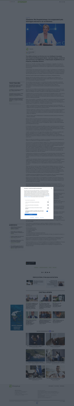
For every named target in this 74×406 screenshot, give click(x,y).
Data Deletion (32, 217)
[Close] (52, 188)
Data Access (37, 217)
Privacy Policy (42, 217)
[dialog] (37, 203)
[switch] (48, 202)
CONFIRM (30, 214)
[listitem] (37, 200)
